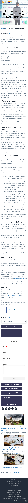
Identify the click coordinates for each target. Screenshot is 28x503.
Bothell (14, 493)
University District (16, 496)
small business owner (9, 36)
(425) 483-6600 (14, 485)
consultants (10, 296)
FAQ (16, 501)
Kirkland (17, 494)
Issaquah (19, 493)
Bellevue (9, 493)
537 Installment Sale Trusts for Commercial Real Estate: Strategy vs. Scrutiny (14, 428)
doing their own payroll (20, 278)
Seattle (9, 496)
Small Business (10, 317)
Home (2, 28)
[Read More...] (20, 434)
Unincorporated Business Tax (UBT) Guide (13, 468)
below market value (14, 160)
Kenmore (11, 494)
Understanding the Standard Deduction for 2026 (11, 448)
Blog (6, 28)
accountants (16, 296)
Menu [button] (24, 2)
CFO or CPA (15, 269)
